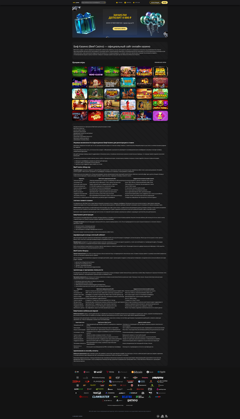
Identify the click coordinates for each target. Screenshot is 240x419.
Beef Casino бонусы (78, 135)
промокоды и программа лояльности (83, 136)
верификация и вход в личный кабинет (83, 133)
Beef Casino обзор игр (79, 128)
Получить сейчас (120, 28)
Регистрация (155, 2)
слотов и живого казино (79, 130)
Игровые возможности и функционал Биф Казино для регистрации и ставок (92, 126)
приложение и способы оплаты (81, 139)
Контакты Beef (129, 405)
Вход (164, 2)
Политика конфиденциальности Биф (115, 405)
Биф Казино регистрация (80, 131)
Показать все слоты (160, 62)
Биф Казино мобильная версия (81, 138)
